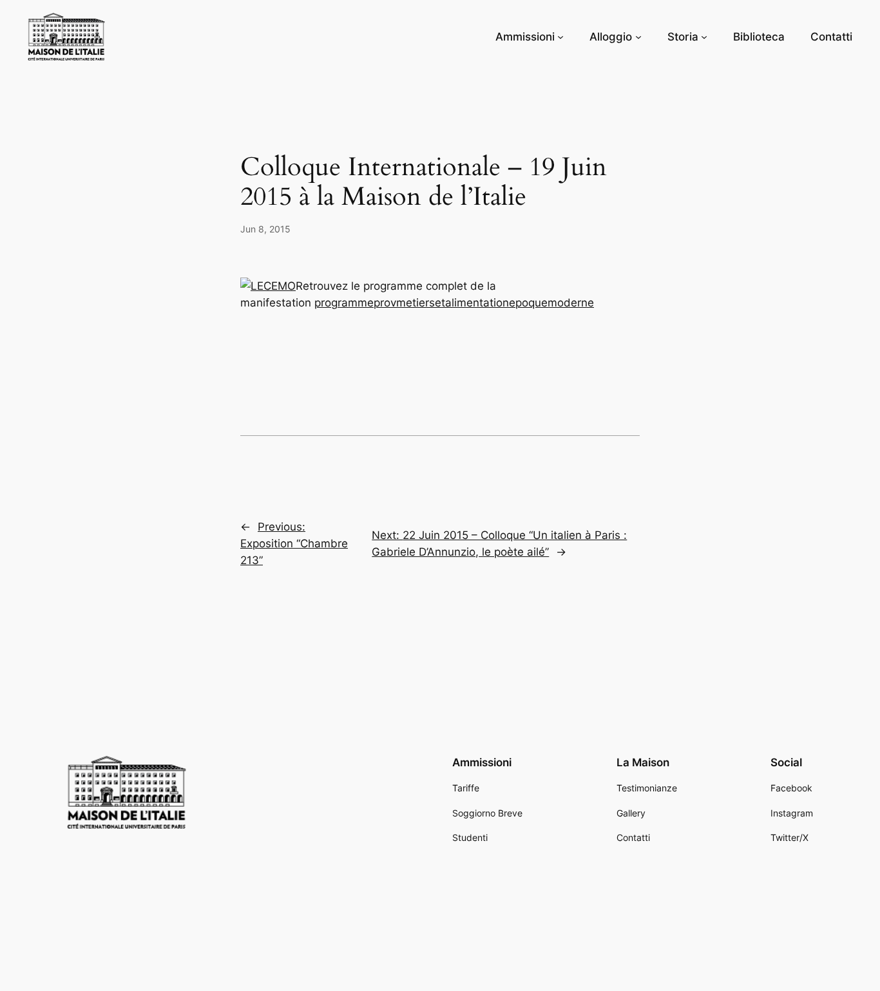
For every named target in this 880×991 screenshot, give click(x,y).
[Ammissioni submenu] (560, 36)
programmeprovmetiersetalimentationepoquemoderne (454, 302)
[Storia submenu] (704, 36)
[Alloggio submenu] (638, 36)
